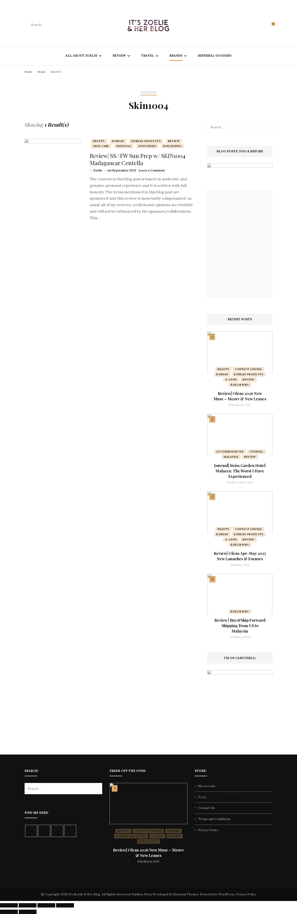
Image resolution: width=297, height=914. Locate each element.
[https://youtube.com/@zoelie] (70, 831)
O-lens (231, 379)
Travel (147, 56)
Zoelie (98, 170)
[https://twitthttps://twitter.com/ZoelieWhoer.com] (57, 831)
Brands (175, 56)
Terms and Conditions (214, 819)
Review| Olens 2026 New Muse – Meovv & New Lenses (240, 396)
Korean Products (146, 141)
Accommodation (230, 451)
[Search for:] (59, 24)
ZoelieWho (172, 146)
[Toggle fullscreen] (28, 905)
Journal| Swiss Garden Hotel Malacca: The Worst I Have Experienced (239, 471)
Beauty (99, 141)
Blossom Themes (186, 894)
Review (119, 56)
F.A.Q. (202, 797)
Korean (118, 141)
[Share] (46, 905)
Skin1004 (123, 146)
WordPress (226, 894)
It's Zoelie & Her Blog (84, 894)
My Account (206, 786)
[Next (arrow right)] (28, 912)
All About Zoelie (81, 56)
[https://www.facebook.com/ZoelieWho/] (44, 831)
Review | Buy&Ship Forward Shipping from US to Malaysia (239, 626)
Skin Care (101, 146)
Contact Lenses (248, 369)
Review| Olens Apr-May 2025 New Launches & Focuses (240, 556)
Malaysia (231, 456)
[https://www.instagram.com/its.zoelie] (31, 831)
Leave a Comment (151, 170)
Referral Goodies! (215, 56)
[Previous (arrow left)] (9, 912)
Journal (256, 451)
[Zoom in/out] (9, 905)
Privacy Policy (208, 830)
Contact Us (206, 808)
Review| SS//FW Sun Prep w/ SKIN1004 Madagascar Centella (137, 159)
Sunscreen (147, 146)
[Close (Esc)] (65, 905)
